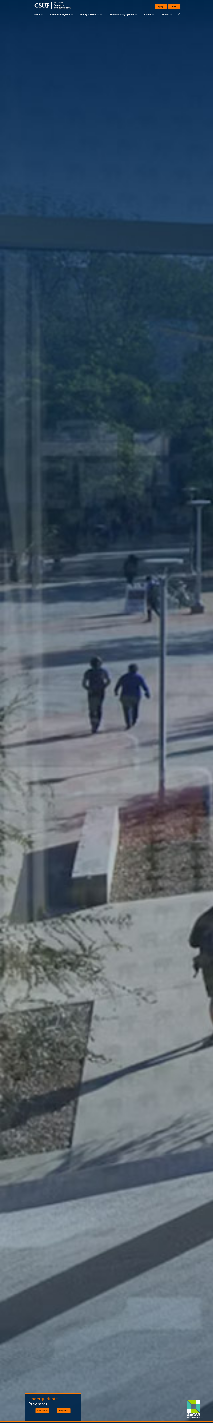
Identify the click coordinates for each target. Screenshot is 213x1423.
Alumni (148, 14)
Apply (160, 6)
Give (176, 7)
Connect (165, 14)
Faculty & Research (90, 14)
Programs (63, 1410)
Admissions (42, 1410)
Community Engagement (122, 14)
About (37, 14)
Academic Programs (60, 14)
